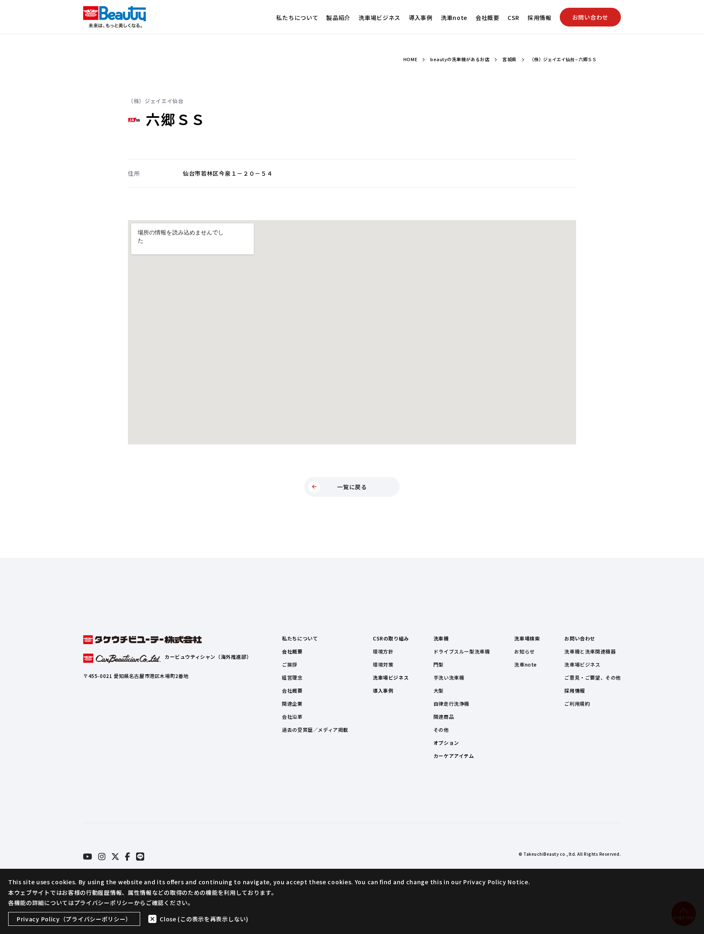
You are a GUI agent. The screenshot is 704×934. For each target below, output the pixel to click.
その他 (441, 729)
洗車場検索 (527, 638)
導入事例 (421, 17)
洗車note (454, 17)
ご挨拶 (289, 664)
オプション (446, 742)
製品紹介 (338, 17)
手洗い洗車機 (448, 677)
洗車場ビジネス (379, 17)
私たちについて (297, 17)
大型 (438, 690)
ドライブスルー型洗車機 (461, 651)
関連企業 (292, 703)
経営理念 (292, 677)
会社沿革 (292, 716)
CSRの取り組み (391, 638)
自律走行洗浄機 (451, 703)
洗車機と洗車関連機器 (590, 651)
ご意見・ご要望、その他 (592, 677)
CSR (513, 17)
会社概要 (487, 17)
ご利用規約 (577, 703)
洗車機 (441, 638)
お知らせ (524, 651)
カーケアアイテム (453, 755)
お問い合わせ (590, 17)
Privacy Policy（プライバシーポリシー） (74, 919)
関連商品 (443, 716)
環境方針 (383, 651)
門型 (438, 664)
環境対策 (383, 664)
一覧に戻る (352, 487)
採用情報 (540, 17)
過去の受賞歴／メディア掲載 (315, 729)
